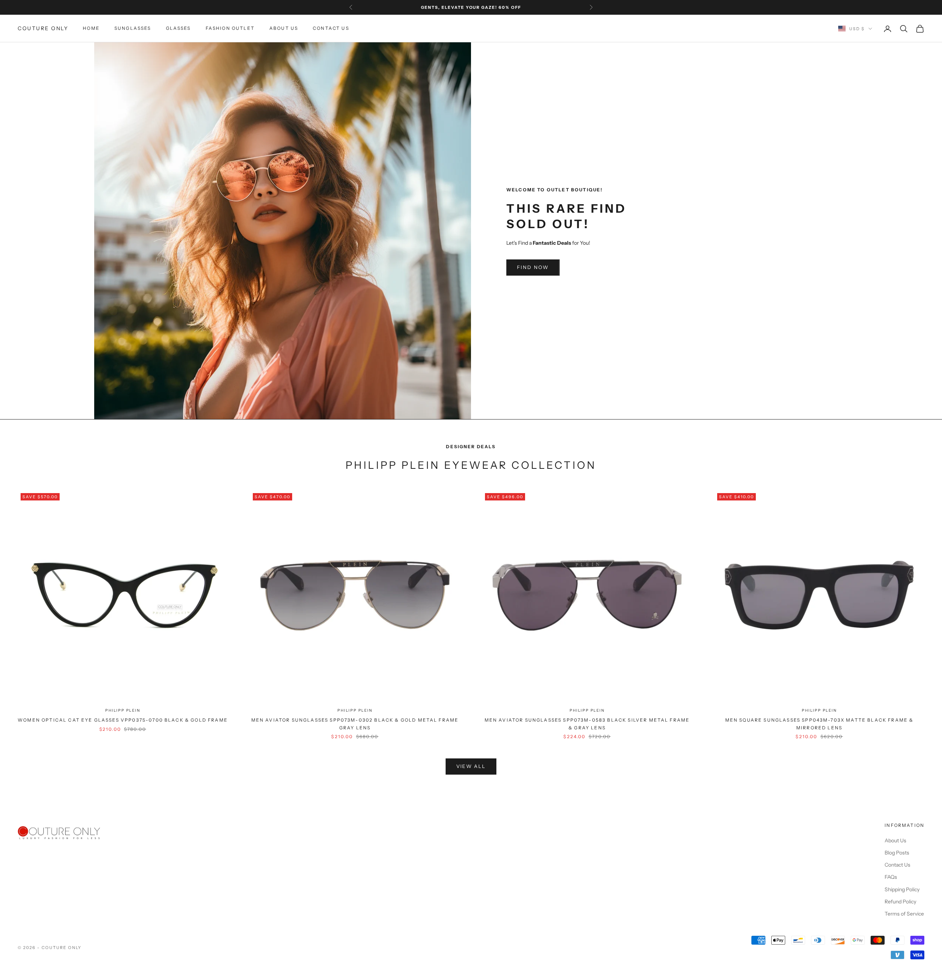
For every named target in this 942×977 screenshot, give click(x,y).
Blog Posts (897, 852)
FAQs (891, 877)
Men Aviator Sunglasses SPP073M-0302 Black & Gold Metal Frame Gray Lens (355, 723)
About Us (283, 28)
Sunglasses (132, 28)
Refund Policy (900, 901)
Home (91, 28)
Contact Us (331, 28)
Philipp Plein (122, 710)
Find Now (533, 267)
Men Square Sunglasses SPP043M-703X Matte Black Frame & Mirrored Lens (819, 723)
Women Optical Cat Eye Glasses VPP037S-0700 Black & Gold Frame (123, 720)
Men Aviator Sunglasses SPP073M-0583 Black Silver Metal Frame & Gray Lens (587, 723)
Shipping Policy (902, 889)
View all (471, 766)
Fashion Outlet (230, 28)
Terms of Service (904, 913)
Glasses (178, 28)
